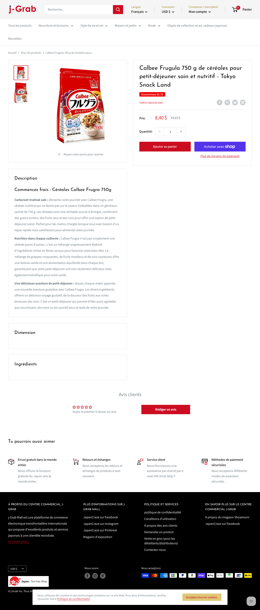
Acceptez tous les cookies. (202, 597)
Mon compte (198, 11)
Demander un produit (158, 532)
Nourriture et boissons (54, 25)
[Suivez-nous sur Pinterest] (103, 576)
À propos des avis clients (160, 525)
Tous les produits (19, 25)
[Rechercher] (118, 9)
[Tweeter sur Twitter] (235, 102)
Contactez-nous (155, 550)
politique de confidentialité (162, 512)
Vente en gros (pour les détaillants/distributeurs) (161, 540)
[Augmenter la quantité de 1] (181, 131)
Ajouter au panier (165, 146)
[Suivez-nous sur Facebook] (87, 576)
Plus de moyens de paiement (219, 156)
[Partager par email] (243, 102)
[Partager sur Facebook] (219, 102)
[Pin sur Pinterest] (227, 102)
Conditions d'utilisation (160, 519)
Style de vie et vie (91, 25)
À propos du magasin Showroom (227, 517)
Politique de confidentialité (73, 599)
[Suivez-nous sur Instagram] (95, 576)
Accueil (12, 52)
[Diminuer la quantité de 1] (159, 131)
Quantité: (146, 131)
